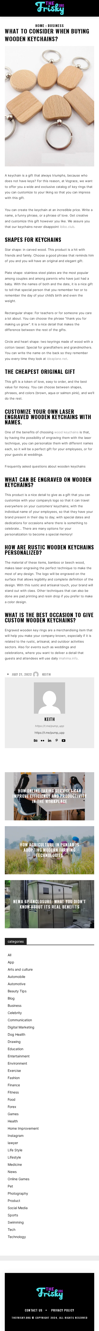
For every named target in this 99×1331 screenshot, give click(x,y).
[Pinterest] (56, 739)
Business (56, 25)
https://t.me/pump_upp (49, 726)
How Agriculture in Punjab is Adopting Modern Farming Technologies (49, 850)
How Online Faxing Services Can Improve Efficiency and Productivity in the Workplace (49, 796)
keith (46, 674)
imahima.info (68, 658)
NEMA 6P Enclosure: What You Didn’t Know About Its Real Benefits (49, 903)
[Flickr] (42, 739)
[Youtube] (63, 739)
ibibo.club (67, 227)
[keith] (37, 674)
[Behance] (35, 739)
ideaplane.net (57, 359)
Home (39, 25)
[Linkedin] (49, 739)
